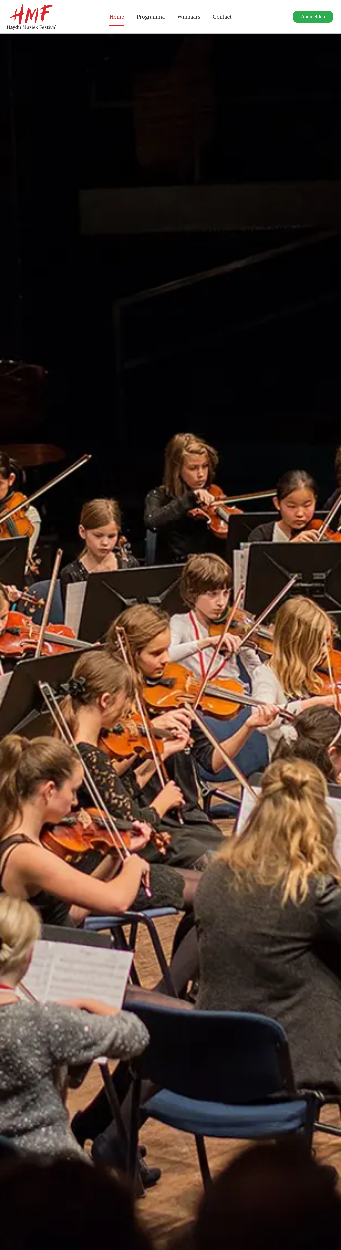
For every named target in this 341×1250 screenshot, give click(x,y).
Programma (151, 16)
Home (116, 16)
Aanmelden (313, 17)
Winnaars (188, 16)
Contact (222, 16)
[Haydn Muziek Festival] (31, 17)
